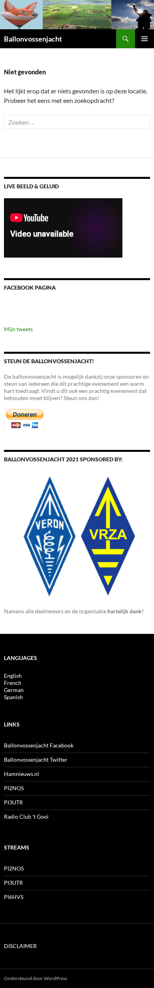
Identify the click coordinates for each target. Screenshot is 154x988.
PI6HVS (13, 896)
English (13, 675)
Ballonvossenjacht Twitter (36, 759)
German (14, 689)
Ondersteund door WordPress (35, 978)
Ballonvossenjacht (33, 38)
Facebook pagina (30, 287)
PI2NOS (14, 788)
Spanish (13, 697)
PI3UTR (13, 802)
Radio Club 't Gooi (26, 816)
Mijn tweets (18, 329)
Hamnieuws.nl (21, 773)
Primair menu (144, 38)
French (12, 682)
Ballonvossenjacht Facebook (38, 745)
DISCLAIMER (20, 945)
